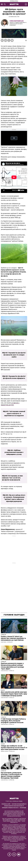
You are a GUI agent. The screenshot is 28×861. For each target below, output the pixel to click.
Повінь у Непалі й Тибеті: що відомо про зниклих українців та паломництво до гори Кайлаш (13, 638)
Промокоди (23, 807)
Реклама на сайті (6, 804)
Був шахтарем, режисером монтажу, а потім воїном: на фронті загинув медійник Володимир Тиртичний (11, 775)
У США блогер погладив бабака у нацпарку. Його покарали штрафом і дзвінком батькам (13, 720)
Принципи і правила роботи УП (10, 807)
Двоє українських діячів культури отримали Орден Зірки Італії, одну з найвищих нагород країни (14, 694)
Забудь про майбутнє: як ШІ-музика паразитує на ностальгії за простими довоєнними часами (14, 747)
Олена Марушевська (16, 21)
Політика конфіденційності (19, 804)
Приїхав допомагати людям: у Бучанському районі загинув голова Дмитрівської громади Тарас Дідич (12, 666)
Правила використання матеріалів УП (14, 805)
